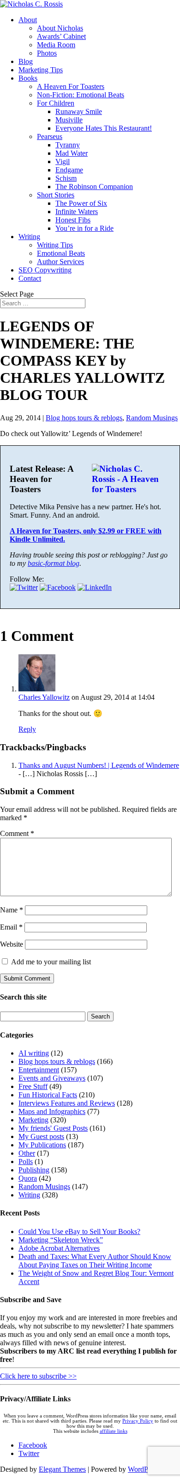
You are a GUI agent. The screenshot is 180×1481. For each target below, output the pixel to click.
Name (11, 910)
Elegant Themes (62, 1469)
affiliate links (113, 1431)
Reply (27, 729)
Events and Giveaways (51, 1078)
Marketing (33, 1120)
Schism (66, 178)
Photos (47, 53)
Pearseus (49, 136)
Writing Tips (55, 245)
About (27, 20)
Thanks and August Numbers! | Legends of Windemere (98, 765)
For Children (55, 103)
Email (11, 927)
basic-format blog (53, 563)
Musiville (69, 120)
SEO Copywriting (45, 270)
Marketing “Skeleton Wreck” (60, 1240)
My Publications (42, 1145)
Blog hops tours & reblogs (84, 418)
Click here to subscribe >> (38, 1376)
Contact (29, 278)
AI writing (33, 1053)
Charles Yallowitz (44, 697)
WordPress (143, 1469)
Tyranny (67, 145)
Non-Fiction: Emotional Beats (80, 95)
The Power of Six (81, 203)
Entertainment (38, 1070)
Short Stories (55, 195)
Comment (17, 833)
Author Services (60, 262)
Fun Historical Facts (47, 1095)
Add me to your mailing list (50, 962)
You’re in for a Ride (84, 228)
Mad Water (71, 153)
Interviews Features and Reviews (66, 1103)
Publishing (33, 1170)
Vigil (62, 161)
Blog (25, 61)
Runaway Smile (78, 111)
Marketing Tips (40, 70)
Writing (29, 237)
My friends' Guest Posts (53, 1128)
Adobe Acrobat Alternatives (59, 1248)
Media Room (56, 45)
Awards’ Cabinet (61, 36)
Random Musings (152, 418)
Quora (27, 1178)
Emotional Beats (61, 253)
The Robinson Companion (94, 186)
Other (26, 1153)
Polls (25, 1161)
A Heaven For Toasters (70, 86)
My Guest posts (41, 1136)
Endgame (69, 170)
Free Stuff (33, 1086)
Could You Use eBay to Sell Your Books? (79, 1231)
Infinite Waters (76, 211)
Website (11, 944)
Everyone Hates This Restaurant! (103, 128)
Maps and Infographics (51, 1111)
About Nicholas (60, 28)
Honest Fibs (72, 220)
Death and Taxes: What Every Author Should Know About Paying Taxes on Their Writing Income (94, 1261)
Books (27, 78)
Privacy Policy (137, 1421)
